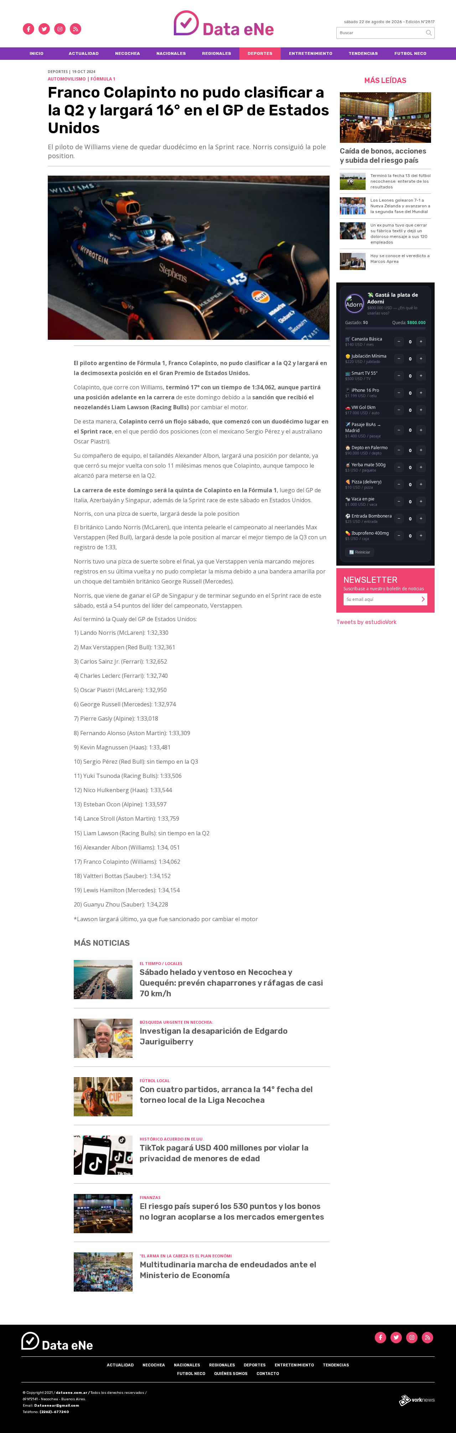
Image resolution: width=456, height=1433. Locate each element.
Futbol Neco (410, 53)
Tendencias (363, 53)
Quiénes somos (231, 1373)
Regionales (216, 53)
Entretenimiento (310, 53)
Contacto (267, 1373)
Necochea (127, 53)
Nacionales (171, 53)
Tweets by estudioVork (366, 622)
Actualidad (84, 53)
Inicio (36, 53)
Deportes (260, 53)
